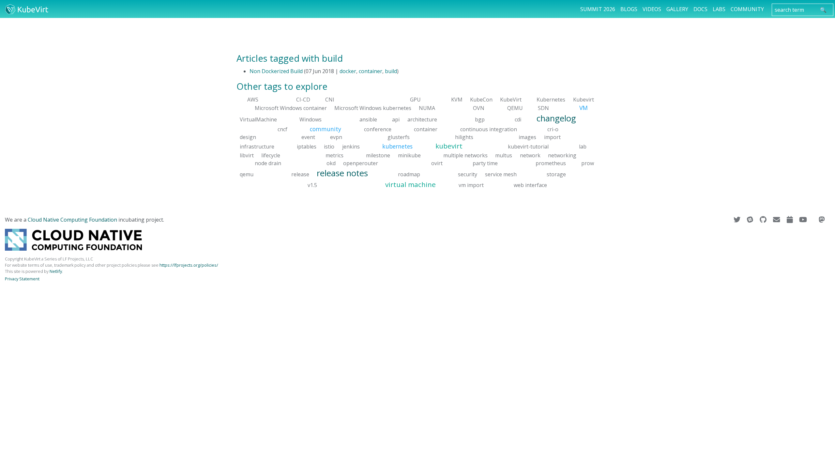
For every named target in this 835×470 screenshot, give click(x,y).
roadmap (409, 174)
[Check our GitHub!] (764, 219)
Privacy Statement (22, 279)
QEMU (515, 108)
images (527, 137)
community (325, 129)
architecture (422, 119)
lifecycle (270, 155)
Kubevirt (583, 99)
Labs (719, 9)
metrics (334, 155)
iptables (306, 146)
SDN (543, 108)
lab (582, 146)
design (248, 137)
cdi (518, 119)
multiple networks (465, 155)
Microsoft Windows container (291, 108)
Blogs (628, 9)
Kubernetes (551, 99)
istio (329, 146)
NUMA (427, 108)
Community (747, 9)
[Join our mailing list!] (777, 219)
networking (562, 155)
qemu (246, 174)
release (300, 174)
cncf (282, 129)
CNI (329, 99)
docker (348, 71)
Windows (310, 119)
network (530, 155)
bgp (480, 119)
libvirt (247, 155)
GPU (415, 99)
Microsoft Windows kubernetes (372, 108)
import (552, 137)
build (391, 71)
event (308, 137)
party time (485, 162)
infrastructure (257, 146)
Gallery (677, 9)
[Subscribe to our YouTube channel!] (803, 219)
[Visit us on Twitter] (738, 219)
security (467, 174)
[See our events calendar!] (790, 219)
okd (331, 162)
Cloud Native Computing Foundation (72, 219)
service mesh (501, 174)
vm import (471, 185)
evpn (336, 137)
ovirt (437, 162)
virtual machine (410, 184)
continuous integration (488, 129)
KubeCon (481, 99)
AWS (252, 99)
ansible (368, 119)
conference (377, 129)
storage (556, 174)
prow (587, 162)
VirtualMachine (258, 119)
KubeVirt (511, 99)
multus (503, 155)
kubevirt (449, 145)
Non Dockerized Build (276, 71)
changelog (556, 118)
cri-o (552, 129)
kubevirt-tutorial (528, 146)
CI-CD (303, 99)
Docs (700, 9)
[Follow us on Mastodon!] (822, 219)
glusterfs (398, 137)
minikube (409, 155)
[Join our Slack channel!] (750, 219)
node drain (268, 162)
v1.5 (312, 185)
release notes (342, 173)
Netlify (56, 271)
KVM (457, 99)
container (370, 71)
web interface (530, 185)
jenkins (351, 146)
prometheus (551, 162)
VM (583, 108)
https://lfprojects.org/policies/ (188, 265)
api (396, 119)
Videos (652, 9)
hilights (464, 137)
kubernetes (397, 146)
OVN (478, 108)
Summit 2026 (597, 9)
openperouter (360, 162)
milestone (378, 155)
